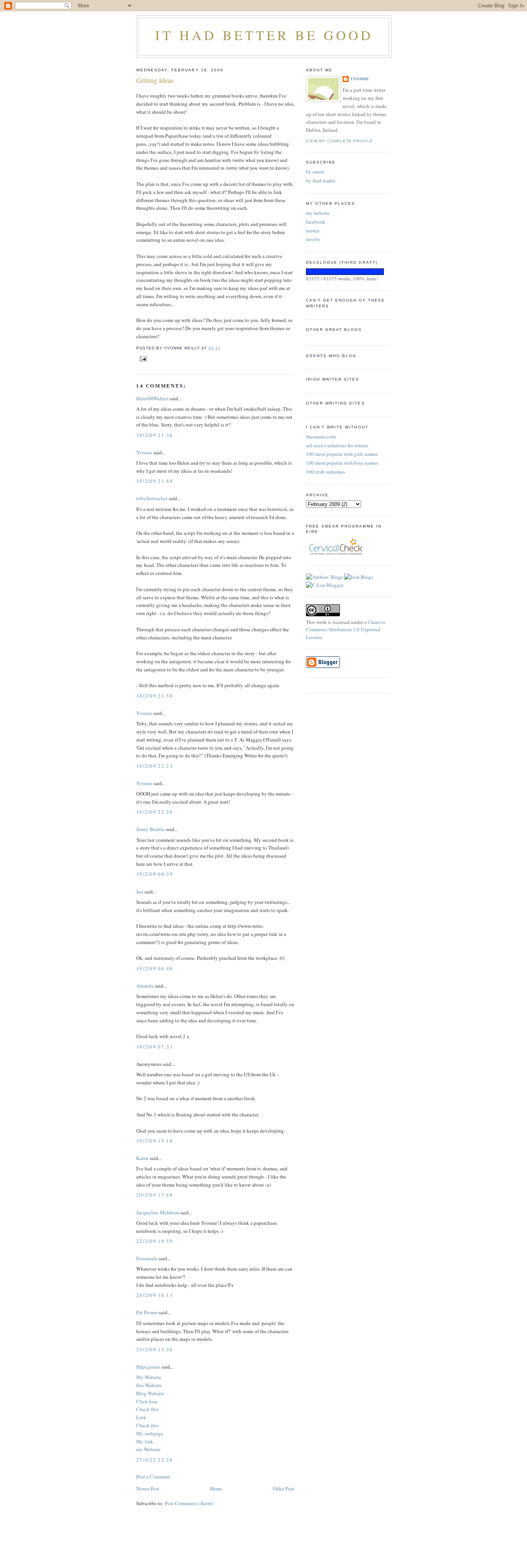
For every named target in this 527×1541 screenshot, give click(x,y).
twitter (312, 230)
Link (141, 1417)
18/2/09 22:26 (154, 811)
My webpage (149, 1433)
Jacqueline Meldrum (157, 1212)
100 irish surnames (325, 471)
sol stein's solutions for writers (337, 445)
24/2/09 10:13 (154, 1294)
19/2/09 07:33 (154, 1046)
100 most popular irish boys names (342, 462)
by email (315, 171)
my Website (148, 1449)
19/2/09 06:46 (154, 968)
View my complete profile (339, 141)
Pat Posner (147, 1312)
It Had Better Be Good (264, 35)
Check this (147, 1409)
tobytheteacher (151, 498)
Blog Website (150, 1393)
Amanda (145, 985)
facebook (315, 221)
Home (216, 1488)
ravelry (313, 239)
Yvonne (144, 452)
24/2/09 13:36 (154, 1349)
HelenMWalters (152, 398)
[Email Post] (142, 358)
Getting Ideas (155, 80)
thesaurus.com (321, 436)
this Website (149, 1385)
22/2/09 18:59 (154, 1241)
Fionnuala (146, 1258)
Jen (139, 891)
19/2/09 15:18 (154, 1140)
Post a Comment (153, 1476)
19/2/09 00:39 (154, 873)
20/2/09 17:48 (154, 1194)
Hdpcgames (148, 1366)
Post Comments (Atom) (189, 1503)
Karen (142, 1158)
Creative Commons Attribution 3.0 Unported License (345, 630)
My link (144, 1441)
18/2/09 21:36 (154, 435)
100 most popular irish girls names (342, 453)
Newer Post (147, 1488)
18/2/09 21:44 (154, 480)
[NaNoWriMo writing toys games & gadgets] (348, 271)
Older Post (283, 1488)
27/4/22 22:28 (154, 1459)
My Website (148, 1377)
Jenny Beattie (150, 829)
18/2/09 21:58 (154, 695)
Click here (147, 1401)
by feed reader (320, 180)
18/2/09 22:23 (154, 765)
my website (317, 212)
